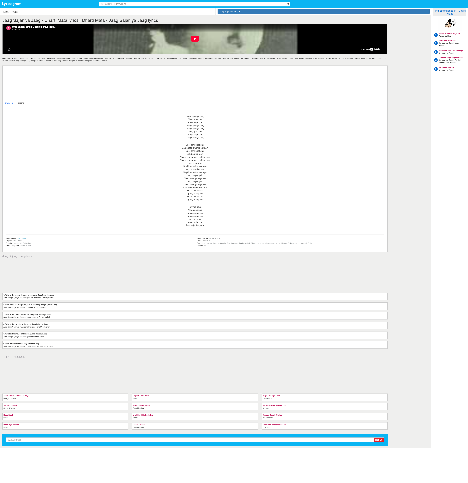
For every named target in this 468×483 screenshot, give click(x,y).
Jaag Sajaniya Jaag (229, 11)
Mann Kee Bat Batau (447, 40)
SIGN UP (378, 440)
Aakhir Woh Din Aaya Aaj (449, 33)
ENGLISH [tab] (9, 103)
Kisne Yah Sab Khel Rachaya (451, 50)
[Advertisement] (76, 83)
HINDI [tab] (21, 103)
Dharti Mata (21, 238)
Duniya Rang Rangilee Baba (451, 57)
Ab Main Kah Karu (446, 67)
